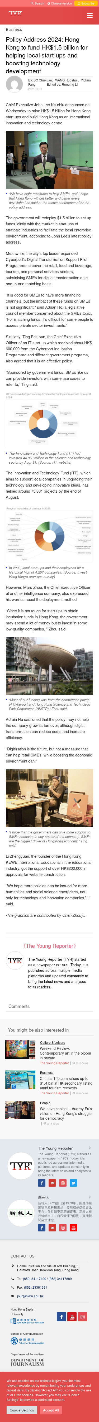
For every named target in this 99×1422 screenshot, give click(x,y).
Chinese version (61, 3)
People (45, 1102)
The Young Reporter (54, 1063)
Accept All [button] (51, 1410)
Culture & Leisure (52, 1042)
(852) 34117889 (60, 1278)
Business (14, 29)
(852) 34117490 (34, 1278)
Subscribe (87, 3)
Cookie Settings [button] (22, 1410)
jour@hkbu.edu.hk (30, 1296)
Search (39, 3)
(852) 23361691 (35, 1287)
